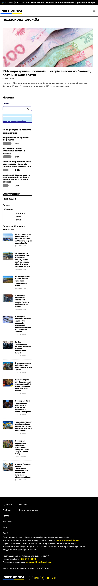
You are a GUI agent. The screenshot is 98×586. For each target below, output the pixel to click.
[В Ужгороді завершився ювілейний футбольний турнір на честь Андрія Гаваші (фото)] (8, 446)
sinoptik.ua (8, 229)
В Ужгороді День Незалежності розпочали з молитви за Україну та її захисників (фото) (23, 406)
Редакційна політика (28, 510)
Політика (7, 510)
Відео (5, 533)
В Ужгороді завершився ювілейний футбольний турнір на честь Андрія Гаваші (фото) (22, 447)
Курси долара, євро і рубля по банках (14, 121)
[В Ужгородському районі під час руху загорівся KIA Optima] (8, 368)
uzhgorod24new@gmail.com (39, 562)
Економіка (7, 521)
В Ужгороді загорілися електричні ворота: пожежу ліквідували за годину (22, 300)
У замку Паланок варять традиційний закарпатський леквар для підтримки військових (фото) (22, 470)
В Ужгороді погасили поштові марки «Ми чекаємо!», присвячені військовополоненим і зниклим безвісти (23, 324)
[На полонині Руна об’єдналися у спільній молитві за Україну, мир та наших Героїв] (8, 239)
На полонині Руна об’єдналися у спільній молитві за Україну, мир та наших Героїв (23, 238)
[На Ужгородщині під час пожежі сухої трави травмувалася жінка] (8, 281)
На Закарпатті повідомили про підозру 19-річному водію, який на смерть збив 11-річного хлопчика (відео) (22, 259)
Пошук (6, 103)
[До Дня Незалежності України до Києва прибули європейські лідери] (8, 347)
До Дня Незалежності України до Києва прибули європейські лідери (50, 2)
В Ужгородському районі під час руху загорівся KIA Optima (23, 366)
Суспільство (8, 504)
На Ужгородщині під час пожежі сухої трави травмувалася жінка (22, 280)
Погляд (6, 516)
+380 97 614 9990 (27, 559)
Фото (5, 527)
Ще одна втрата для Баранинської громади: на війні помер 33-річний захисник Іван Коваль (23, 385)
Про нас (23, 504)
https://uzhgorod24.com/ (68, 540)
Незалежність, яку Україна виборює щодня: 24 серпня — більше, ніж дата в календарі (23, 426)
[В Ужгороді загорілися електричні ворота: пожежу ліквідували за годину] (8, 300)
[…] (71, 86)
